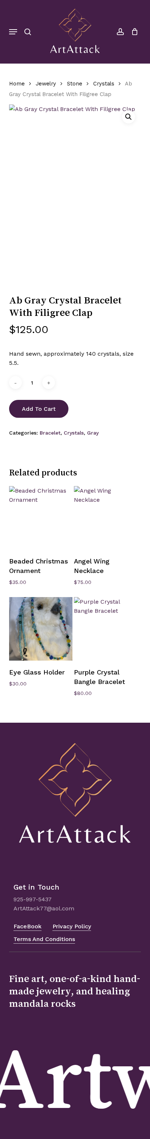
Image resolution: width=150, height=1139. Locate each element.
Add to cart (39, 408)
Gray (93, 433)
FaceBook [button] (27, 926)
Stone (74, 83)
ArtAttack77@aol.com (43, 908)
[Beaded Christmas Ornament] (40, 518)
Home (17, 83)
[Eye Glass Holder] (40, 629)
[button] (13, 31)
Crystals (103, 83)
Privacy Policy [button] (71, 926)
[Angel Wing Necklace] (105, 518)
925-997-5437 (32, 899)
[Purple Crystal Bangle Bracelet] (105, 629)
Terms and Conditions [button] (44, 939)
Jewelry (46, 83)
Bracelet (50, 433)
